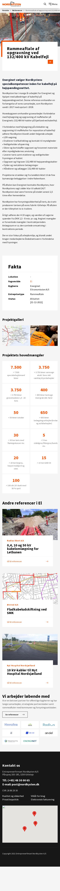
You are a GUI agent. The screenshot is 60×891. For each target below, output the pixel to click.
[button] (34, 814)
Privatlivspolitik (10, 799)
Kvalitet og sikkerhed (13, 796)
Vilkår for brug (38, 796)
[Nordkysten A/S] (11, 4)
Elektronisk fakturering (42, 799)
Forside (5, 10)
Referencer (17, 10)
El (50, 62)
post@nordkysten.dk (25, 784)
